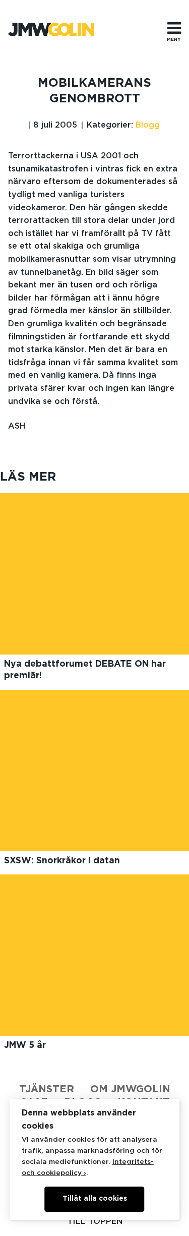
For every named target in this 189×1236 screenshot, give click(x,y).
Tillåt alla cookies (94, 1198)
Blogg (148, 125)
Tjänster (46, 1089)
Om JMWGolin (130, 1089)
